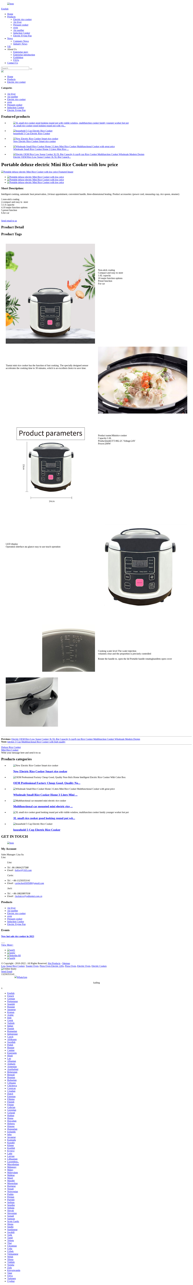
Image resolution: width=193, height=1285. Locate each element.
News (10, 38)
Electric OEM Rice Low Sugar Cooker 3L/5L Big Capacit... (42, 157)
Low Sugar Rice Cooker (12, 966)
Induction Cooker (21, 33)
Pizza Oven (70, 966)
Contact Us (12, 63)
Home (10, 14)
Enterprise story (20, 52)
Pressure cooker (20, 25)
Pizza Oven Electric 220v (52, 966)
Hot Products (54, 963)
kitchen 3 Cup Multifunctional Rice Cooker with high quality (36, 742)
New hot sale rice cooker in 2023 (17, 936)
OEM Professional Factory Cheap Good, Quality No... (46, 783)
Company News (21, 41)
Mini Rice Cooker (9, 750)
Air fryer (17, 22)
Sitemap (66, 963)
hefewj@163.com (23, 870)
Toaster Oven (32, 966)
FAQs (16, 60)
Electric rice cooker (22, 19)
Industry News (20, 44)
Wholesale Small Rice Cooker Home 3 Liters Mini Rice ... (41, 149)
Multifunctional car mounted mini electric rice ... (43, 806)
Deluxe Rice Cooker (11, 747)
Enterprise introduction (24, 54)
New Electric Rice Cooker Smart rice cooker (34, 141)
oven (15, 27)
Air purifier (18, 30)
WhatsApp (22, 977)
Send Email (6, 971)
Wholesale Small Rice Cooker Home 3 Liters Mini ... (45, 794)
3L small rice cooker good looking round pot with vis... (39, 125)
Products (11, 16)
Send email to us (9, 220)
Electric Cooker (99, 966)
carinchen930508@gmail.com (29, 883)
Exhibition (18, 57)
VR (9, 46)
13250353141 (7, 974)
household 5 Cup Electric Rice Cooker (31, 133)
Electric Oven (83, 966)
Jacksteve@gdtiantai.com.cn (28, 896)
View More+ (7, 945)
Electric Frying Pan (22, 35)
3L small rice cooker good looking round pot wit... (44, 818)
